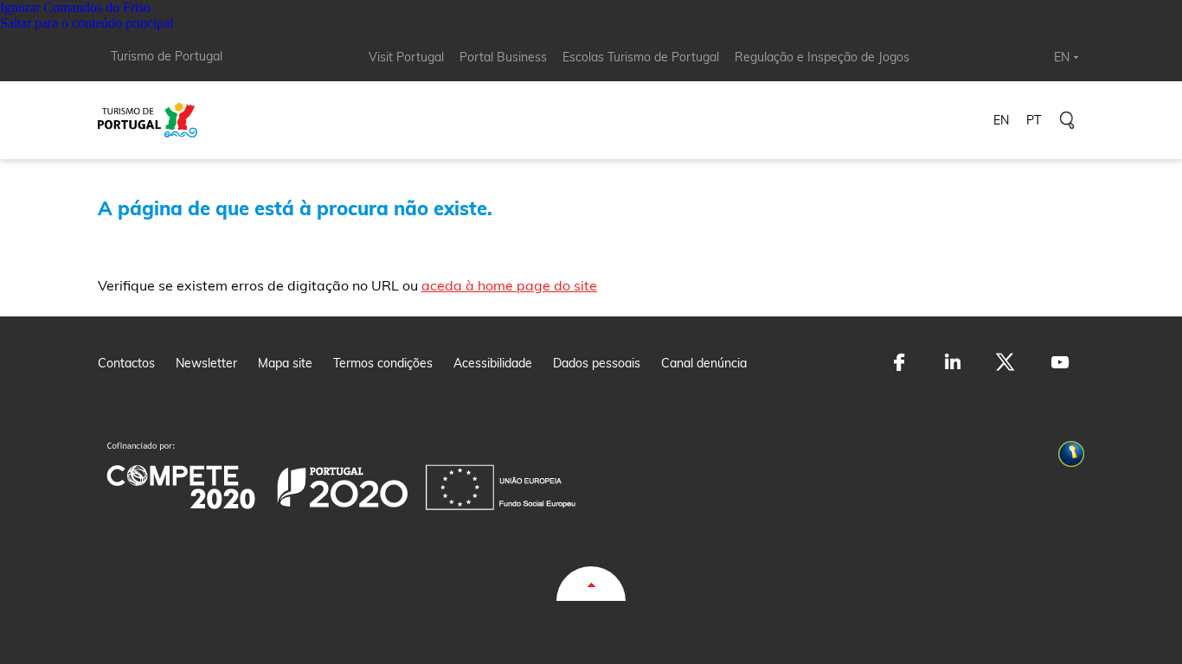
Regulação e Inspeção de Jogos (822, 57)
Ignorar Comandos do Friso (75, 7)
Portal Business (503, 57)
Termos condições (383, 363)
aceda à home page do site (509, 285)
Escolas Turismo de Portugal (640, 57)
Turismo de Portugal (166, 56)
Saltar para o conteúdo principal (86, 23)
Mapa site (285, 363)
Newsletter (206, 363)
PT (1033, 120)
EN (1062, 57)
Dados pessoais (596, 363)
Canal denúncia (704, 363)
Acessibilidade (492, 363)
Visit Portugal (406, 57)
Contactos (126, 363)
